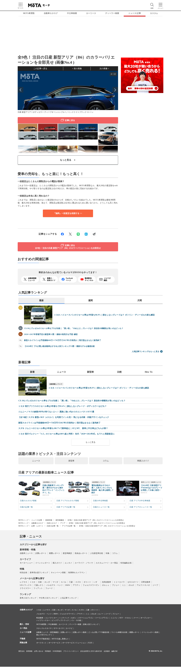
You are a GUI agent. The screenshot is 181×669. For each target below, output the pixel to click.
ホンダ (47, 582)
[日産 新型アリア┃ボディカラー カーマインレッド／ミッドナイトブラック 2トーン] (48, 127)
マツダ (55, 582)
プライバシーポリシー (71, 651)
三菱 (71, 582)
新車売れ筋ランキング (39, 572)
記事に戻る (70, 120)
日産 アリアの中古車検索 (140, 501)
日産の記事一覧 (26, 507)
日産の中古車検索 (100, 501)
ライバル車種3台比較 (119, 632)
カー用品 (23, 628)
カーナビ (69, 628)
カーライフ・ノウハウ (84, 563)
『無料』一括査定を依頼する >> (68, 213)
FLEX (90, 643)
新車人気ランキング (28, 598)
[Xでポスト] (70, 234)
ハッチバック (64, 618)
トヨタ (32, 582)
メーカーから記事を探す (32, 578)
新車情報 (48, 520)
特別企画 (23, 572)
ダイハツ (87, 582)
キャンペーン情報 (58, 572)
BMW (67, 585)
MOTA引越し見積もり (60, 639)
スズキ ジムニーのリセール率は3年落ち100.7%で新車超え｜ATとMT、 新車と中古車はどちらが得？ (63, 428)
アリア (62, 523)
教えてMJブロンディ (44, 635)
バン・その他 (76, 620)
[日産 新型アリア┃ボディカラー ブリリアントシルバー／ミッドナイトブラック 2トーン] (27, 135)
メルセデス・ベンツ (54, 585)
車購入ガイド (143, 461)
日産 (40, 582)
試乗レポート (40, 553)
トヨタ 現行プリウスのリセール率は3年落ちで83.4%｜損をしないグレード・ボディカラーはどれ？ (62, 406)
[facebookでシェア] (62, 234)
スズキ (78, 582)
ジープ (155, 585)
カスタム (154, 13)
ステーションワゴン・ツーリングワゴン (93, 618)
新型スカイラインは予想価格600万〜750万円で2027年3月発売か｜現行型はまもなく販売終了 (62, 340)
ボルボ (131, 585)
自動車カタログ (51, 13)
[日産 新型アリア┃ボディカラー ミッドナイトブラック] (88, 135)
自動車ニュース (26, 553)
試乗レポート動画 (79, 632)
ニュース (36, 461)
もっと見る (90, 442)
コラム (106, 461)
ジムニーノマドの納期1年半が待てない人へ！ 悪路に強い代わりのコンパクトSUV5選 (56, 412)
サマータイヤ (59, 628)
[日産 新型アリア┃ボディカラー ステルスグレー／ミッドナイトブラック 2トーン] (68, 127)
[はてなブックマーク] (86, 234)
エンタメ (68, 563)
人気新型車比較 (96, 553)
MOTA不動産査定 (43, 639)
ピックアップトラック (60, 620)
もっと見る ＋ (68, 160)
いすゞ (96, 582)
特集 (107, 553)
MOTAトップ (23, 520)
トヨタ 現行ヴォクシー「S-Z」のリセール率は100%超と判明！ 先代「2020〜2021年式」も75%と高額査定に (66, 434)
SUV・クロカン (125, 618)
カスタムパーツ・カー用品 (107, 563)
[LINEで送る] (78, 234)
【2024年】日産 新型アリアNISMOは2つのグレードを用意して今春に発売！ (151, 487)
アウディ (76, 585)
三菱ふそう (38, 585)
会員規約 (107, 651)
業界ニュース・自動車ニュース (151, 482)
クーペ (136, 618)
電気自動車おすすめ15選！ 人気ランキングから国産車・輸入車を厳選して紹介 (102, 489)
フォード (49, 588)
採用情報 (29, 651)
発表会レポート (81, 553)
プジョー (115, 585)
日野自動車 (145, 582)
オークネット (41, 643)
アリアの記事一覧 (69, 526)
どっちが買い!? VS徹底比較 (98, 632)
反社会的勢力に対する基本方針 (91, 651)
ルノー (100, 614)
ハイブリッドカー (43, 620)
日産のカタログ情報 (28, 501)
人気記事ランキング (68, 598)
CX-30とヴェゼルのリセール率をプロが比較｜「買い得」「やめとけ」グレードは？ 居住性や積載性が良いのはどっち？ (73, 328)
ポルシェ (105, 585)
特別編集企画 (126, 563)
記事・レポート (37, 526)
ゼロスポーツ (132, 582)
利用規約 (48, 651)
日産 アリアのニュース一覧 (141, 507)
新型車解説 (60, 520)
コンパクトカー (51, 618)
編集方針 (114, 651)
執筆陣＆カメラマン (76, 572)
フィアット (38, 588)
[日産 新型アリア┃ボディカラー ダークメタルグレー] (48, 135)
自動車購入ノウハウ (55, 384)
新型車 (71, 461)
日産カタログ (52, 523)
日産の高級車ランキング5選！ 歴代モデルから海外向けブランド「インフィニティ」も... (53, 489)
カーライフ (25, 559)
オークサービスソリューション (74, 643)
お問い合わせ (38, 651)
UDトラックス (26, 585)
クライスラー (25, 588)
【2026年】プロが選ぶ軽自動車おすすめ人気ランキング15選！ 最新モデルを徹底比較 (59, 346)
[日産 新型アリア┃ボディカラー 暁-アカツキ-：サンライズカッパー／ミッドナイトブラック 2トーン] (27, 127)
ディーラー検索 (112, 13)
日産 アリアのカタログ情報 (67, 501)
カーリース (91, 13)
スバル (63, 582)
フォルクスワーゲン (91, 585)
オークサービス (54, 643)
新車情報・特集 (28, 549)
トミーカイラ (119, 582)
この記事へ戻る (40, 68)
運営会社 (21, 651)
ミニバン (114, 618)
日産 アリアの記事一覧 (65, 507)
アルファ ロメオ (143, 585)
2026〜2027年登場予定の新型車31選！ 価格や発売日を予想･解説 (51, 334)
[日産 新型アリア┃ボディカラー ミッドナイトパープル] (68, 135)
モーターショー (26, 563)
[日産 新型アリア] (108, 138)
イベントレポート (42, 563)
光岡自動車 (106, 582)
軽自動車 (39, 618)
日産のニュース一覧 (101, 507)
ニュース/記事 (134, 13)
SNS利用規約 (57, 651)
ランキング (25, 594)
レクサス (23, 582)
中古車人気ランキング (48, 598)
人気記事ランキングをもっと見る (145, 351)
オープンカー (146, 618)
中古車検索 (72, 13)
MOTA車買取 (29, 13)
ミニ (124, 585)
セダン (73, 618)
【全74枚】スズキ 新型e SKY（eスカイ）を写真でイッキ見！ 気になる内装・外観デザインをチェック (63, 417)
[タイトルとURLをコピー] (94, 234)
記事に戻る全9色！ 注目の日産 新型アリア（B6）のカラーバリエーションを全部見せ (68, 246)
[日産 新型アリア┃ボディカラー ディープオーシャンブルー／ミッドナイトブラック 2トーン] (88, 127)
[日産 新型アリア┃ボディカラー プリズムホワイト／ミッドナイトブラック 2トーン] (108, 127)
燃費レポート (54, 553)
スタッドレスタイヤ (44, 628)
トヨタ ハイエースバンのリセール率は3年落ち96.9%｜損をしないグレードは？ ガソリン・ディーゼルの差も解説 (104, 315)
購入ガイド (57, 563)
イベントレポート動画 (150, 632)
